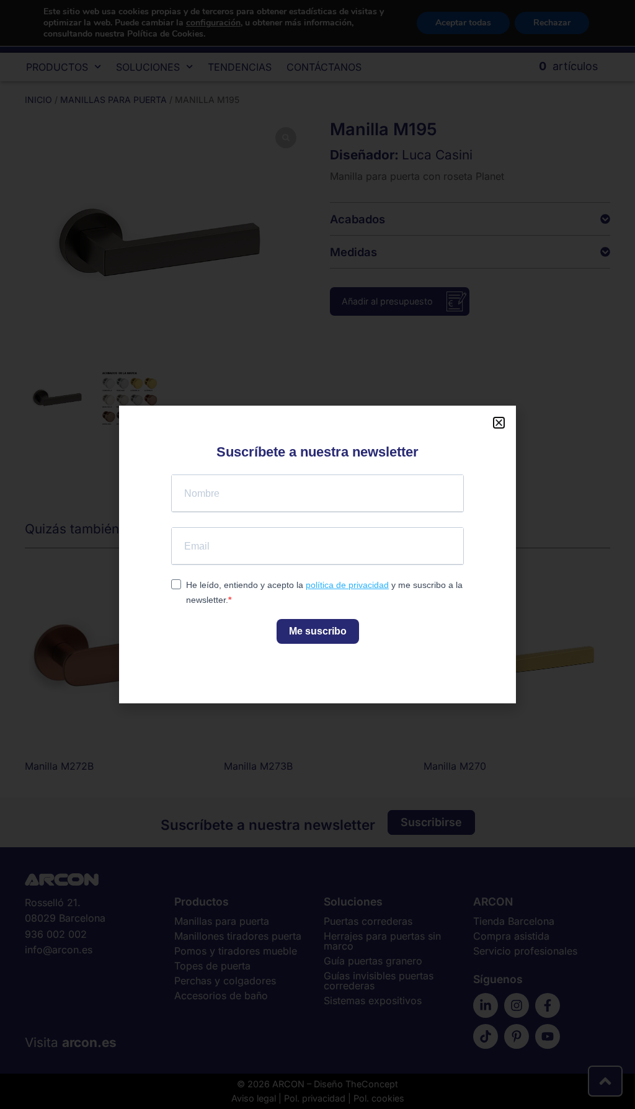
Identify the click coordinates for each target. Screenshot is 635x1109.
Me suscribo (318, 631)
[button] (499, 422)
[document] (317, 554)
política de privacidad (347, 585)
